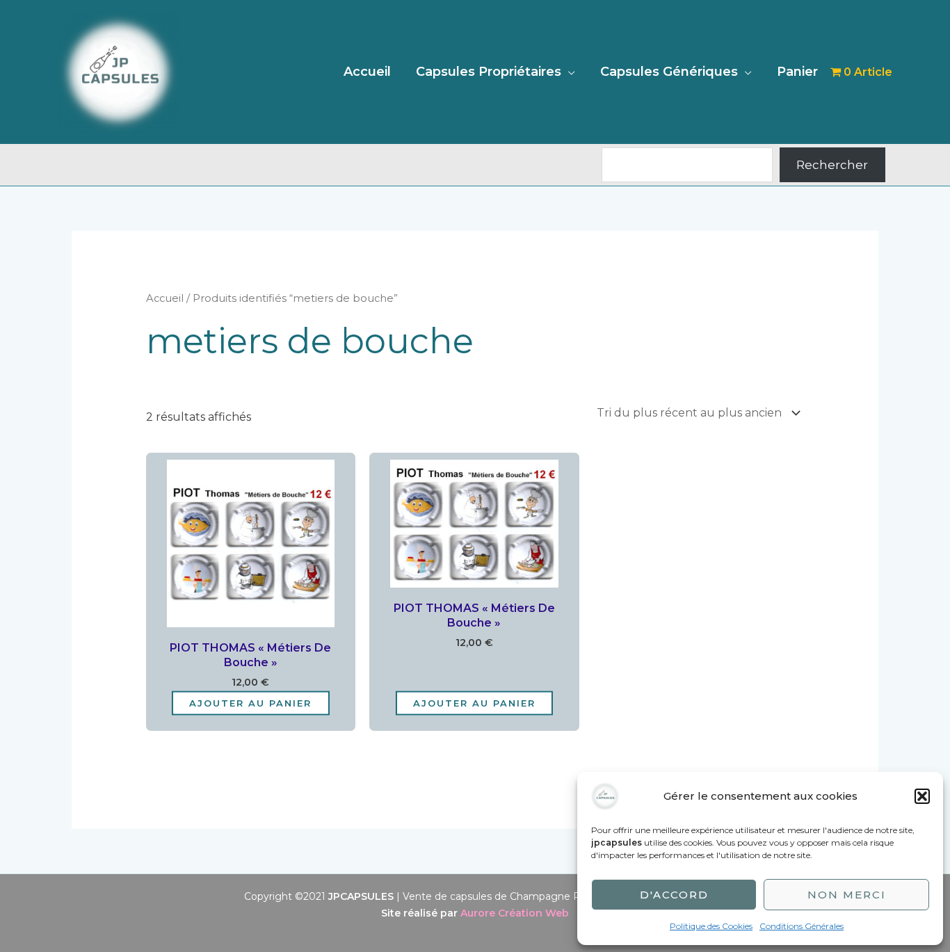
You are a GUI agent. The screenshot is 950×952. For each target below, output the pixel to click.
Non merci (846, 894)
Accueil (367, 71)
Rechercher (832, 165)
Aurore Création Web (514, 913)
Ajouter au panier (250, 702)
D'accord (674, 894)
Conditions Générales (801, 926)
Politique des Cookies (711, 926)
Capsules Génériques (669, 71)
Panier (797, 71)
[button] (922, 796)
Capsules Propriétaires (488, 71)
